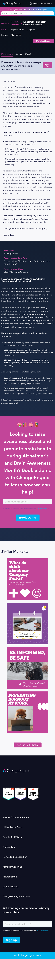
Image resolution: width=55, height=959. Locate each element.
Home (36, 3)
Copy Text (47, 65)
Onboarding (9, 847)
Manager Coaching (12, 866)
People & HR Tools (12, 837)
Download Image (43, 41)
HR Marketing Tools (13, 827)
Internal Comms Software (16, 817)
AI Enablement (10, 876)
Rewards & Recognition (15, 857)
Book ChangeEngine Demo (27, 955)
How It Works (46, 3)
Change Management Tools (17, 896)
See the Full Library (27, 745)
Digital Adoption (11, 886)
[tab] (4, 29)
